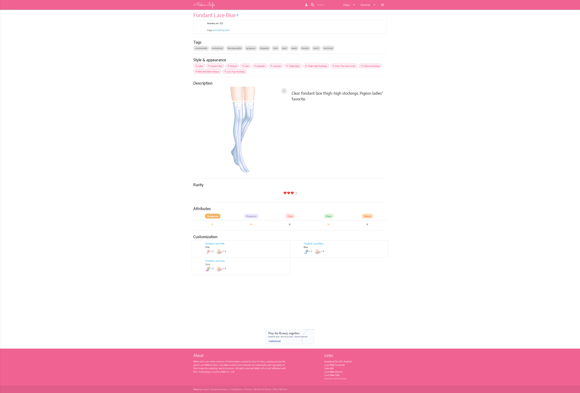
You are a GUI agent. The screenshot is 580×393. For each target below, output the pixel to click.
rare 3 (316, 48)
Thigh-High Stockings (316, 66)
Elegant (232, 66)
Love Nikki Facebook (334, 365)
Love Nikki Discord (333, 371)
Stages (349, 5)
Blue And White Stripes (207, 71)
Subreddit (329, 368)
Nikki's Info (204, 4)
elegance (264, 48)
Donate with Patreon (335, 378)
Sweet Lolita (215, 66)
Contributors (236, 389)
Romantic (259, 66)
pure (284, 48)
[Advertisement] (290, 304)
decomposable (234, 48)
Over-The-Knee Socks (344, 66)
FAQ (275, 389)
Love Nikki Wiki (332, 375)
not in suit (328, 48)
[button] (284, 91)
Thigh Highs (293, 66)
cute (275, 48)
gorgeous (250, 48)
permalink (217, 30)
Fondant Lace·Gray (215, 260)
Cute (245, 66)
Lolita (199, 66)
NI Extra (283, 389)
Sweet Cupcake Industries (215, 389)
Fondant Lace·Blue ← (315, 243)
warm (294, 48)
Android (348, 361)
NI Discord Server (262, 389)
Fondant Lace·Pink (214, 243)
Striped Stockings (370, 66)
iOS (340, 361)
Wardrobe (368, 5)
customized (217, 48)
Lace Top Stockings (234, 71)
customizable (201, 48)
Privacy (248, 389)
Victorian (275, 66)
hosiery (305, 48)
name (227, 30)
